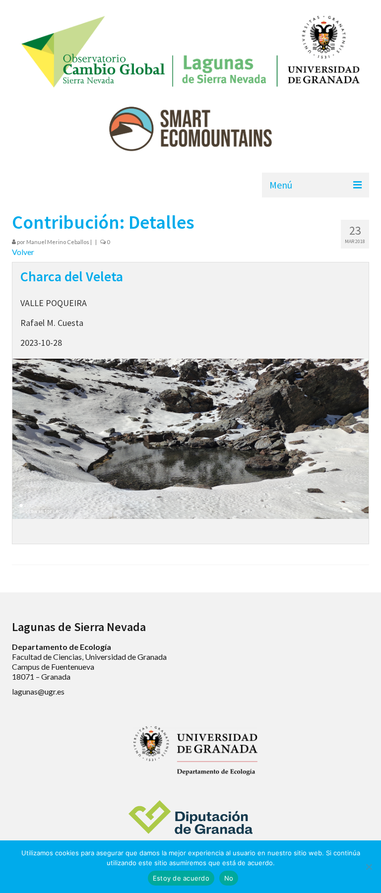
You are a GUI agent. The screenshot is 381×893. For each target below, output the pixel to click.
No (229, 878)
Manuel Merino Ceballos (57, 242)
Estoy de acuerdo (181, 878)
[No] (369, 867)
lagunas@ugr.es (38, 691)
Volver (23, 251)
